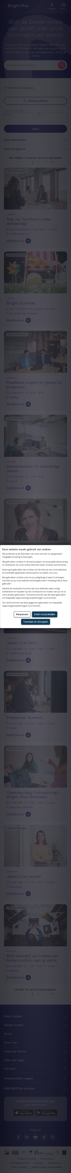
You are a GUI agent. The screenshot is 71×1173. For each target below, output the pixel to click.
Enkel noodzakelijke (44, 614)
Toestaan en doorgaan (35, 621)
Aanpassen (22, 614)
